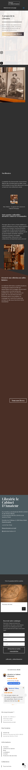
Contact (5, 754)
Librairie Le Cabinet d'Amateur (13, 675)
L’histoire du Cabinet (9, 748)
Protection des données (10, 755)
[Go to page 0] (11, 704)
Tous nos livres (18, 400)
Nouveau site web (7, 604)
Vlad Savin (12, 688)
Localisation (6, 752)
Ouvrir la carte (6, 522)
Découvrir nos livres (13, 34)
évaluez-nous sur (13, 683)
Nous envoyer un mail (9, 528)
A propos (5, 747)
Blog (4, 750)
